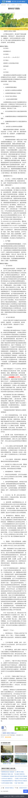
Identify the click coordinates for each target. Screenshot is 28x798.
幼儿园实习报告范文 (20, 774)
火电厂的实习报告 (19, 783)
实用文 (13, 4)
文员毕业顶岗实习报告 (7, 783)
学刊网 (12, 796)
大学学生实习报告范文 (7, 778)
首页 (8, 4)
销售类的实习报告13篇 (7, 774)
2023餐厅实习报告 (19, 771)
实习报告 (19, 4)
